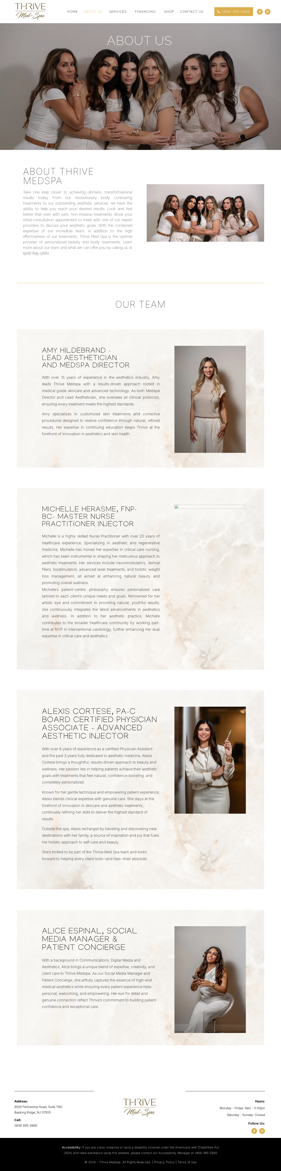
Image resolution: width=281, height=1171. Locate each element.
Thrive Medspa (110, 1162)
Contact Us (192, 11)
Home (72, 11)
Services (118, 11)
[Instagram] (268, 12)
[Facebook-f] (260, 12)
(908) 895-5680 (36, 253)
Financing (145, 11)
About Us (93, 11)
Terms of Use (187, 1162)
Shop (169, 11)
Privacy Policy (164, 1162)
